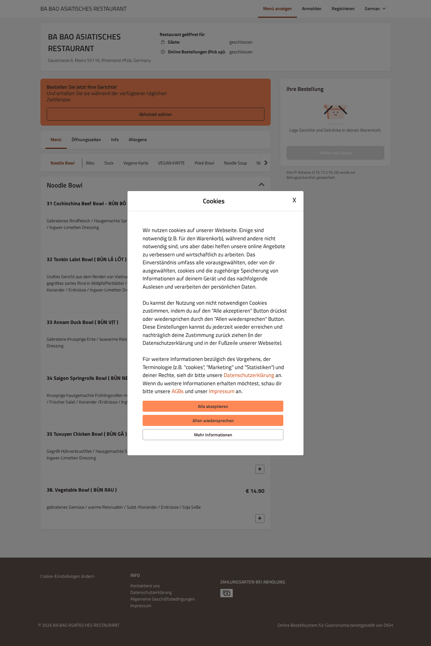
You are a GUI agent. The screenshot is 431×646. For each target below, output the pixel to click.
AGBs (178, 391)
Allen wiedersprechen (213, 420)
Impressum (221, 391)
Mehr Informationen (213, 434)
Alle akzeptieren (213, 406)
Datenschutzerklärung (249, 375)
